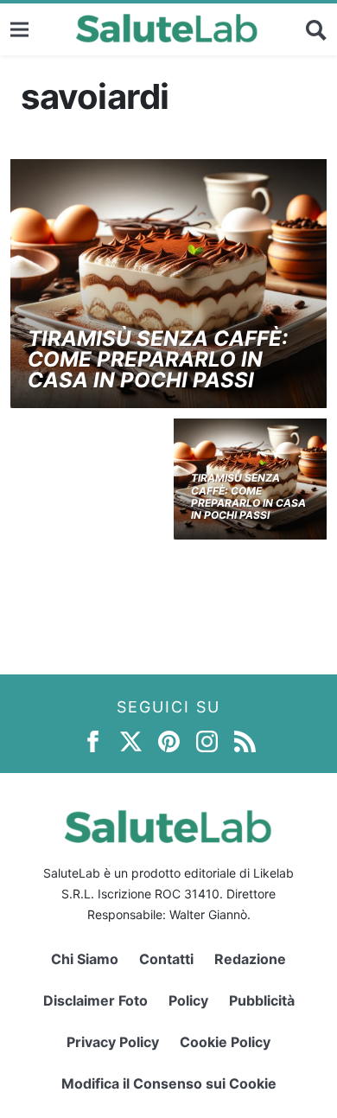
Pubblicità (262, 1000)
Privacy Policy (113, 1042)
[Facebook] (93, 740)
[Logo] (167, 29)
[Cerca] (316, 29)
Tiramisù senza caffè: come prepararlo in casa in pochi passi (158, 359)
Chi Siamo (84, 959)
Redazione (250, 959)
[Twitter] (131, 740)
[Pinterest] (169, 740)
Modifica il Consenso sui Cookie (169, 1083)
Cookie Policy (225, 1042)
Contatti (166, 959)
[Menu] (19, 29)
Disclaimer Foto (95, 1000)
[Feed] (245, 740)
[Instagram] (207, 740)
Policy (188, 1000)
